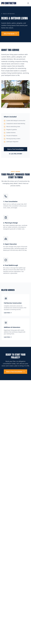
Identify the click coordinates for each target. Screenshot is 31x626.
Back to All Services (9, 14)
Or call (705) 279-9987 (15, 154)
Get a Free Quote (9, 34)
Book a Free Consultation (15, 149)
